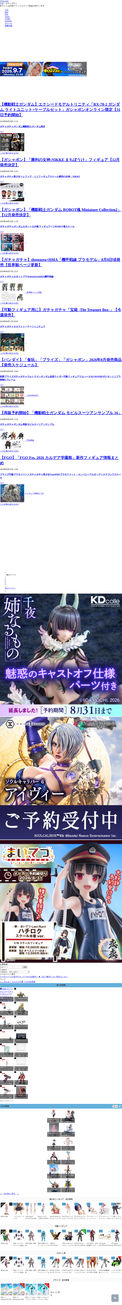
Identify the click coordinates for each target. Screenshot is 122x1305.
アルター (93, 474)
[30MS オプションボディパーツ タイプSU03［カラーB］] (7, 1022)
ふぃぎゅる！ (5, 982)
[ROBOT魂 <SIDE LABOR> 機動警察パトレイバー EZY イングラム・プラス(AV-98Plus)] (105, 1268)
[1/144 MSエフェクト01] (21, 1036)
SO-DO (94, 376)
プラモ (26, 276)
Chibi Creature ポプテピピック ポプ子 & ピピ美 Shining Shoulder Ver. (68, 1244)
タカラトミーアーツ (24, 326)
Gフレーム (10, 379)
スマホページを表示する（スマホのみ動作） (19, 977)
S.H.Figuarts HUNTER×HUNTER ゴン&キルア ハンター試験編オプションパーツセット (105, 1244)
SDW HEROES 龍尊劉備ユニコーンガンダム (21, 1013)
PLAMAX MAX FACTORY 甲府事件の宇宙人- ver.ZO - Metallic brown (92, 1271)
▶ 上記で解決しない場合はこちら (53, 977)
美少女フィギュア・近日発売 (61, 1199)
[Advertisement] (43, 82)
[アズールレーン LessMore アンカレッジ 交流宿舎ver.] (68, 1144)
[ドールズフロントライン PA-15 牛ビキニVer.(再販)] (68, 1157)
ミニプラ (116, 376)
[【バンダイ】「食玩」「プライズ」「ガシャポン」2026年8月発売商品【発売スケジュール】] (12, 404)
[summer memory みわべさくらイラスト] (55, 1214)
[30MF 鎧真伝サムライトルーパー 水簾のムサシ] (43, 1241)
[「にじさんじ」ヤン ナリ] (19, 1214)
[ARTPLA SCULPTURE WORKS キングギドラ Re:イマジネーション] (55, 1241)
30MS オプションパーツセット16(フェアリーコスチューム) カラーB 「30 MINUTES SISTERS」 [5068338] (6, 999)
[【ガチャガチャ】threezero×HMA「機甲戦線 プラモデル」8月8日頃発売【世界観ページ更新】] (12, 300)
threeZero (34, 276)
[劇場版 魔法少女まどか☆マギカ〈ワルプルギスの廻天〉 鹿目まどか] (54, 1130)
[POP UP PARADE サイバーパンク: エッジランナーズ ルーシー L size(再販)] (68, 1185)
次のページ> (10, 588)
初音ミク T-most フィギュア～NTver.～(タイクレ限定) (43, 1298)
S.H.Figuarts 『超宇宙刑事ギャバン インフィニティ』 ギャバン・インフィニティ (92, 1244)
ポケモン (107, 376)
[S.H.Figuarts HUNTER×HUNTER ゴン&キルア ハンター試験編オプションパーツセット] (105, 1241)
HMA (42, 276)
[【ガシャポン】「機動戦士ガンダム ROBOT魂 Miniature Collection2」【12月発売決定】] (12, 251)
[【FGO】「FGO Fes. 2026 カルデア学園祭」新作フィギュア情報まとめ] (12, 502)
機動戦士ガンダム (32, 126)
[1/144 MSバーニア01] (21, 1022)
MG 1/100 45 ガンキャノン (21, 1082)
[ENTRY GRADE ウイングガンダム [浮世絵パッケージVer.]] (68, 1268)
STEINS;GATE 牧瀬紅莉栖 (68, 1176)
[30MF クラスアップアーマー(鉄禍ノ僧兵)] (19, 1241)
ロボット (27, 226)
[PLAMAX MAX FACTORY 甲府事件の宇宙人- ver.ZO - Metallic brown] (92, 1268)
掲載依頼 (8, 26)
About (7, 17)
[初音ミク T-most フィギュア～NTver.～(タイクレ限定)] (43, 1295)
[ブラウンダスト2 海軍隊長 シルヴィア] (54, 1171)
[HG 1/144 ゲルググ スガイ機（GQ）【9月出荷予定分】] (21, 1050)
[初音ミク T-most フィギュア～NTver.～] (31, 1295)
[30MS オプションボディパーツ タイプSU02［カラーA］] (7, 1008)
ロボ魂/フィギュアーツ (43, 226)
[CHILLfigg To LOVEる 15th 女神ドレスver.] (31, 1214)
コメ (2, 131)
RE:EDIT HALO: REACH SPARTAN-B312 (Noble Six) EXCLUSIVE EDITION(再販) (80, 1244)
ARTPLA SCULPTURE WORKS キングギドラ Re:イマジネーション (55, 1244)
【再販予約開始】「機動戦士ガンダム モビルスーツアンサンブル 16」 (61, 413)
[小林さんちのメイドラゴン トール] (6, 1214)
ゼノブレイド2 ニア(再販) (54, 1190)
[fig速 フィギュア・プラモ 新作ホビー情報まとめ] (4, 1)
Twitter (7, 19)
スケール (54, 176)
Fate (52, 474)
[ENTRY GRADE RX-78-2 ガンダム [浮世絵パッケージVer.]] (55, 1268)
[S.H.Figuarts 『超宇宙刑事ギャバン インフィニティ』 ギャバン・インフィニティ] (92, 1241)
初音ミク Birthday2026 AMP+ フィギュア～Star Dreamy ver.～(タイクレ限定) (18, 1298)
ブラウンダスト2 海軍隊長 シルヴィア (54, 1176)
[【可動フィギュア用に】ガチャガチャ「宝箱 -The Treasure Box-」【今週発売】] (12, 351)
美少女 (17, 176)
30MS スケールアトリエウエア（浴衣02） (6, 1083)
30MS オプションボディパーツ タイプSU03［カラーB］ (6, 1027)
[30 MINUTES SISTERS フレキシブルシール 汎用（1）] (7, 1050)
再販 (25, 424)
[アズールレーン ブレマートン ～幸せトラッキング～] (105, 1214)
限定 (43, 126)
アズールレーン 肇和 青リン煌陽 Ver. (68, 1120)
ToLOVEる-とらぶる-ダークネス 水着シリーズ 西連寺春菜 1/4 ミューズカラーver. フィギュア (80, 1217)
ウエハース (85, 376)
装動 (2, 379)
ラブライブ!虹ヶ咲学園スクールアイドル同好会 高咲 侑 (54, 1148)
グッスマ (102, 474)
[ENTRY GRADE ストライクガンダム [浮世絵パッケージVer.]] (80, 1268)
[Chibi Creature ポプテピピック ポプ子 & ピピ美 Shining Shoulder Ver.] (68, 1241)
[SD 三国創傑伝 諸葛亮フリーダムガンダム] (21, 994)
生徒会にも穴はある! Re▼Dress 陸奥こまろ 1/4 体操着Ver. (54, 1121)
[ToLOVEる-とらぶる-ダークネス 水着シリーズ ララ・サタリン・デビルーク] (68, 1214)
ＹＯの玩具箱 (29, 982)
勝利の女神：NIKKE (69, 176)
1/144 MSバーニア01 (21, 1026)
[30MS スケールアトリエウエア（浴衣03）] (7, 1092)
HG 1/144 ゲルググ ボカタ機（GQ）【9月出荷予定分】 (21, 1069)
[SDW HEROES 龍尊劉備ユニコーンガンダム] (21, 1008)
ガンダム (18, 126)
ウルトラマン (34, 376)
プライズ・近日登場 (61, 1280)
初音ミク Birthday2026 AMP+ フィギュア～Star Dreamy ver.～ (6, 1298)
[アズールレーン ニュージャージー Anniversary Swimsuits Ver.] (92, 1214)
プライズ (9, 376)
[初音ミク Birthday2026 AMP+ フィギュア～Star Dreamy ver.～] (6, 1295)
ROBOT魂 (60, 226)
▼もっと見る (55, 1293)
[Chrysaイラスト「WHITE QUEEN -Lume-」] (43, 1214)
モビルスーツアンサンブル (40, 424)
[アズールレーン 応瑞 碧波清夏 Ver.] (68, 1130)
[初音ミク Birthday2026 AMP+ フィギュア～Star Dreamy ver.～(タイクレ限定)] (19, 1295)
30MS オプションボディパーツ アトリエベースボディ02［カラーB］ (7, 1069)
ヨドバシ (8, 23)
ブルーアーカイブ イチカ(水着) (54, 1162)
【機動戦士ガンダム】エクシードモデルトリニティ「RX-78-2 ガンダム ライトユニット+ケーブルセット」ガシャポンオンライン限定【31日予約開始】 (60, 109)
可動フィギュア (71, 376)
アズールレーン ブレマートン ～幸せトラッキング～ (104, 1217)
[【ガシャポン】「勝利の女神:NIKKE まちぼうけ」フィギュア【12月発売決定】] (12, 201)
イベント (24, 474)
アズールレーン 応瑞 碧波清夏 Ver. (68, 1134)
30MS (57, 474)
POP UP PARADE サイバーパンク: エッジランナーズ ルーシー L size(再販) (68, 1190)
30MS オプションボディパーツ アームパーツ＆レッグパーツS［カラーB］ (7, 1041)
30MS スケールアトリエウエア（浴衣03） (6, 1097)
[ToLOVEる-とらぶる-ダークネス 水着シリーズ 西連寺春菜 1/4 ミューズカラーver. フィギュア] (80, 1214)
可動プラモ (14, 474)
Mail (6, 12)
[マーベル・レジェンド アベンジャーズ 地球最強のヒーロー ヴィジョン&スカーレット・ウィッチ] (6, 1241)
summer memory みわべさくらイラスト (55, 1217)
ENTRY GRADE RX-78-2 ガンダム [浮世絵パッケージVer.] (55, 1271)
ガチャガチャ (7, 126)
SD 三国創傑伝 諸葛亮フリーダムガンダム (21, 999)
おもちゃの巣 (17, 982)
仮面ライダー (56, 376)
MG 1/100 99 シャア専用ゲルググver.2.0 (21, 1096)
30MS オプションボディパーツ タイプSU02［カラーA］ (6, 1013)
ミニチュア (39, 326)
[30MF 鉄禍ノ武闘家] (31, 1241)
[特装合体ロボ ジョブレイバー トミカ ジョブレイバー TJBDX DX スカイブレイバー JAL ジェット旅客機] (6, 1268)
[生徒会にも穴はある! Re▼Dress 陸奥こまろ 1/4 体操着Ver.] (54, 1116)
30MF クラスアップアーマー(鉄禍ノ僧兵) (19, 1244)
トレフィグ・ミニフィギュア (35, 176)
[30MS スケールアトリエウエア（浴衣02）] (7, 1078)
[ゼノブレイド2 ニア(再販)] (54, 1185)
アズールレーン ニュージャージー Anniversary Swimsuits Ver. (92, 1217)
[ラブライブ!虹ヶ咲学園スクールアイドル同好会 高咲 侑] (54, 1144)
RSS (6, 14)
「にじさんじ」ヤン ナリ (18, 1217)
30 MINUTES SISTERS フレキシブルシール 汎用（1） (6, 1055)
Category (3, 972)
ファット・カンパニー (78, 474)
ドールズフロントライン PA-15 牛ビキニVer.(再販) (68, 1162)
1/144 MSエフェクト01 (21, 1041)
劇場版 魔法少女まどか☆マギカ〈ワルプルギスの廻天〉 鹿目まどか (54, 1135)
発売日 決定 (4, 1216)
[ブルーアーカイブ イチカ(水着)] (54, 1157)
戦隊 (2, 376)
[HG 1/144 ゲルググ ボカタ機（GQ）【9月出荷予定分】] (21, 1064)
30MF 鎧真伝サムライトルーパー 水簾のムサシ (43, 1244)
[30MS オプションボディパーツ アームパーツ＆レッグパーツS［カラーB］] (7, 1036)
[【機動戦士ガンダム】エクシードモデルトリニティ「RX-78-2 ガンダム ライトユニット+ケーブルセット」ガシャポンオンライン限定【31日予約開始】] (12, 150)
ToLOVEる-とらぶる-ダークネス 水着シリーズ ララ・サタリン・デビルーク (68, 1217)
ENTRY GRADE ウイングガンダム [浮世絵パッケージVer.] (68, 1271)
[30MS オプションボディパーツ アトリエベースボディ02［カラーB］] (7, 1064)
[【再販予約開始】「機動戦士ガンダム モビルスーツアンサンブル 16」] (12, 448)
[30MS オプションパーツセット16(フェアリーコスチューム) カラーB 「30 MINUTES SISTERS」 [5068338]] (7, 994)
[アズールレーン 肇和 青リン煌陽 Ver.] (68, 1116)
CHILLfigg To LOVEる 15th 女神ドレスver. (30, 1217)
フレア (110, 474)
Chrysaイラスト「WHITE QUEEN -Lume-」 (43, 1217)
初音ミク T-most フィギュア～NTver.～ (31, 1298)
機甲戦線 (49, 276)
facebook (8, 21)
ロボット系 (61, 1253)
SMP (100, 376)
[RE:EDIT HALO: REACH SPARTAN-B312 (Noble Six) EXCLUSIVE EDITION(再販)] (80, 1241)
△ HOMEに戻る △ (9, 1194)
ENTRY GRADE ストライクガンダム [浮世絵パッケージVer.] (80, 1271)
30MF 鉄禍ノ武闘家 (30, 1244)
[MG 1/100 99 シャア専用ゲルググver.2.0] (21, 1092)
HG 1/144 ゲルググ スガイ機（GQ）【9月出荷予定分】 (21, 1055)
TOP (2, 3)
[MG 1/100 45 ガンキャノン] (21, 1078)
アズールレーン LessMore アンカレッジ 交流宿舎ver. (68, 1148)
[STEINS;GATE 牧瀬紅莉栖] (68, 1171)
